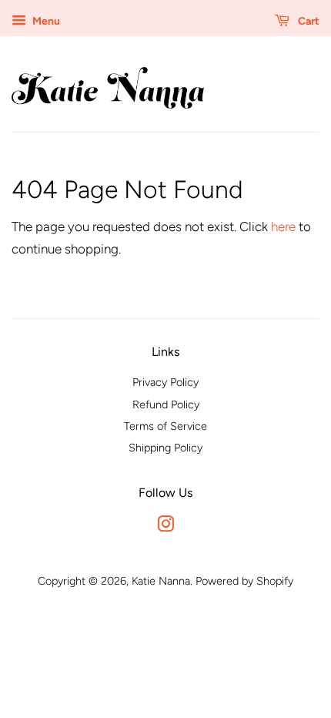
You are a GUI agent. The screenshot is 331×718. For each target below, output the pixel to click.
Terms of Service (165, 426)
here (283, 226)
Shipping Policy (165, 448)
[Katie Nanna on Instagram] (165, 527)
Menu (45, 21)
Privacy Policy (165, 382)
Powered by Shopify (244, 581)
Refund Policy (165, 404)
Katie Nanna (161, 581)
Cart (307, 21)
